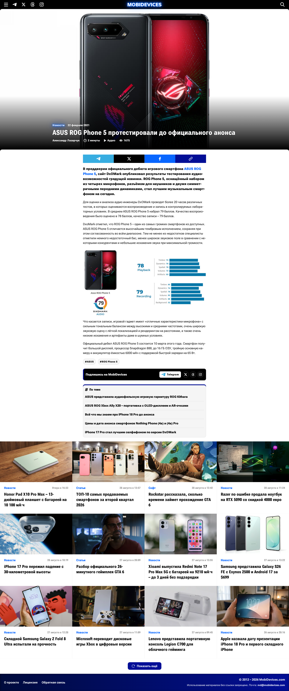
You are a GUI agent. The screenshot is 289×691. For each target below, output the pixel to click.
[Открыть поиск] (282, 4)
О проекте (11, 682)
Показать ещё (147, 666)
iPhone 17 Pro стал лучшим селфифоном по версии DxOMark (130, 432)
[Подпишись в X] (23, 4)
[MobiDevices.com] (144, 4)
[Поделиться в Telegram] (98, 159)
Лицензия (30, 682)
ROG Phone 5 (110, 361)
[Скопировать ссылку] (190, 159)
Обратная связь (53, 682)
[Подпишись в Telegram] (14, 4)
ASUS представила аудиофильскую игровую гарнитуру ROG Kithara (136, 396)
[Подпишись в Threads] (32, 4)
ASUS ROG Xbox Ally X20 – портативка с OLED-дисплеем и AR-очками (136, 405)
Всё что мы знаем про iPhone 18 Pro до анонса (119, 414)
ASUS (90, 361)
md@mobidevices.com (271, 685)
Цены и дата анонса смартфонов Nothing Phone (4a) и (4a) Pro (131, 423)
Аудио (111, 140)
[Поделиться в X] (129, 159)
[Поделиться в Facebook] (159, 159)
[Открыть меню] (6, 5)
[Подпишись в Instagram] (41, 4)
